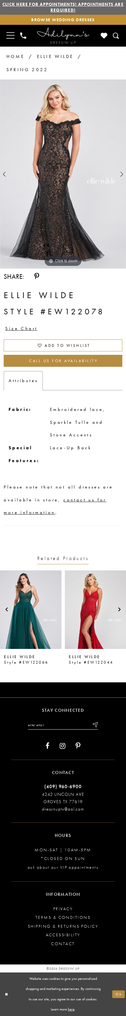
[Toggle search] (116, 35)
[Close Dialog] (6, 994)
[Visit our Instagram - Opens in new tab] (62, 746)
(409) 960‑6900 (63, 786)
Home (15, 56)
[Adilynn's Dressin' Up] (63, 35)
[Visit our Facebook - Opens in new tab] (48, 746)
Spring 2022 (27, 70)
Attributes (23, 381)
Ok (119, 994)
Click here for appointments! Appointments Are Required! (63, 7)
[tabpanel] (63, 174)
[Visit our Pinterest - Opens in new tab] (78, 746)
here (71, 1009)
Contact (63, 943)
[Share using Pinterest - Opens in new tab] (36, 276)
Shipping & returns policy (63, 926)
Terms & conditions (63, 917)
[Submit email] (94, 725)
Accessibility (63, 934)
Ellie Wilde (55, 56)
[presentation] (30, 609)
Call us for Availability (63, 360)
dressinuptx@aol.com (63, 809)
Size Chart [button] (21, 328)
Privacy (63, 908)
